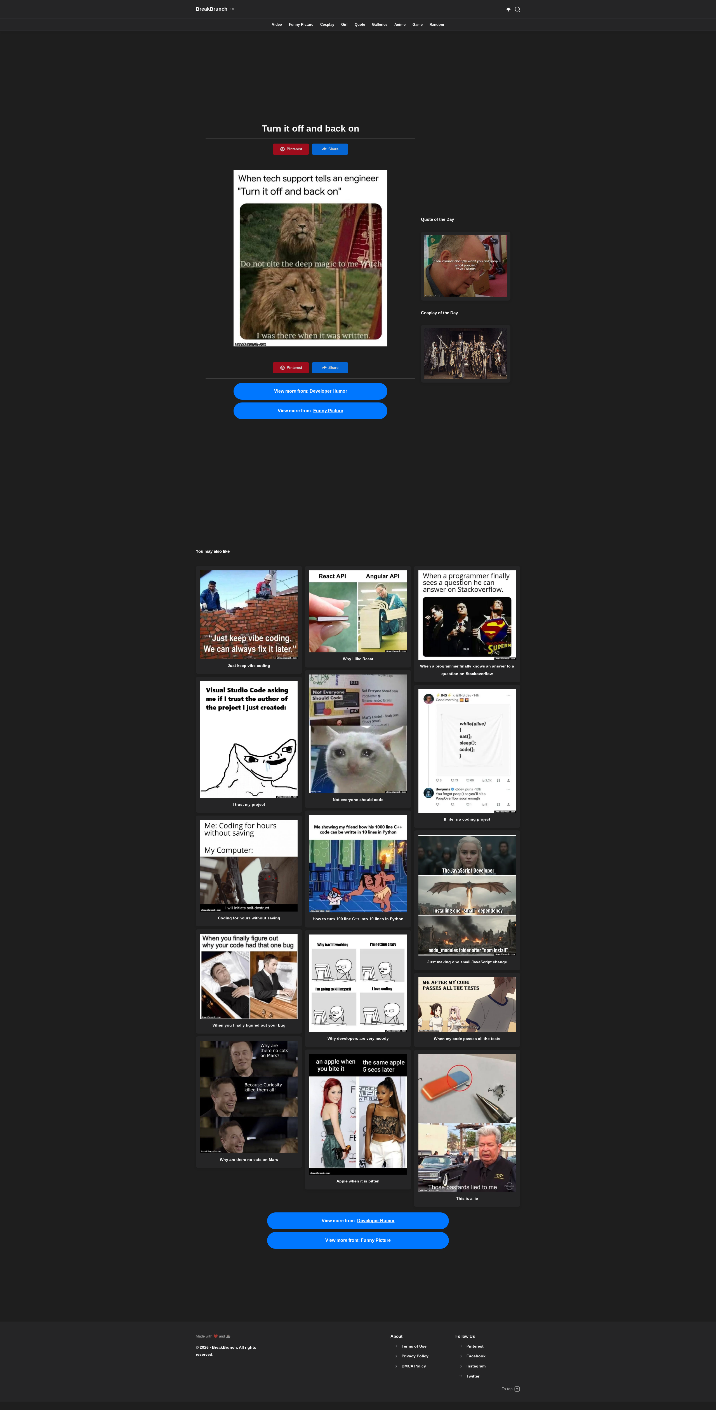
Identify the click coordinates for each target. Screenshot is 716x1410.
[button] (508, 9)
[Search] (517, 9)
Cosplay (327, 25)
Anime (400, 25)
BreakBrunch (224, 1347)
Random (437, 25)
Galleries (379, 25)
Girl (344, 25)
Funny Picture (301, 25)
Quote (360, 25)
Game (418, 25)
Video (277, 25)
